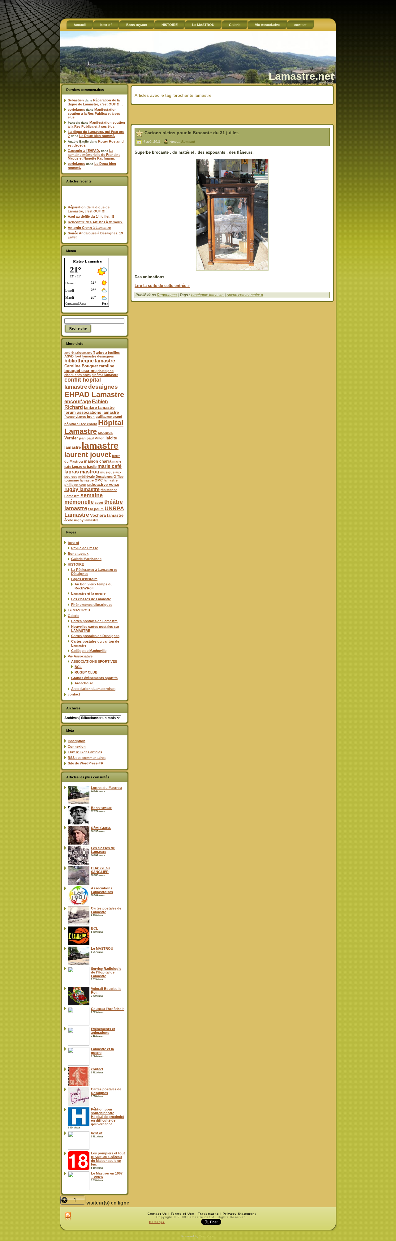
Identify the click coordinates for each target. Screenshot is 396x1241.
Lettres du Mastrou (106, 788)
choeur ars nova (77, 375)
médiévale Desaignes (95, 476)
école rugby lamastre (81, 520)
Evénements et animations (103, 1030)
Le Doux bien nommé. (97, 136)
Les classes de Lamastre (91, 599)
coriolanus (76, 109)
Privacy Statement (239, 1213)
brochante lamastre (207, 295)
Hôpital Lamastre (93, 426)
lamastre (100, 445)
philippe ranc (75, 484)
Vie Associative (80, 656)
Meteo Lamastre (87, 261)
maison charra (97, 461)
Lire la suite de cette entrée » (162, 285)
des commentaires (86, 758)
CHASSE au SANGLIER (100, 870)
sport (99, 502)
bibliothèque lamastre (89, 360)
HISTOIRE (76, 564)
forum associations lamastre (91, 412)
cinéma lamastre (105, 375)
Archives (71, 718)
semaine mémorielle (83, 498)
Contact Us (157, 1213)
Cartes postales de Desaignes (95, 636)
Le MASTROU (79, 610)
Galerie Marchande (86, 559)
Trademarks (208, 1213)
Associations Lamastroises (93, 689)
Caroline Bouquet (81, 366)
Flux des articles (85, 752)
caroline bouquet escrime (89, 368)
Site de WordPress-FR (85, 763)
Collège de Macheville (88, 651)
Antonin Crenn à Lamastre (89, 227)
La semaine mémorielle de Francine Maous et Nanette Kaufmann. (94, 154)
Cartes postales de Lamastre (94, 621)
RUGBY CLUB (86, 672)
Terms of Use (182, 1213)
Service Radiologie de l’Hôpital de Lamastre (106, 972)
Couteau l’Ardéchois (107, 1009)
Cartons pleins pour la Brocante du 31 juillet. (191, 132)
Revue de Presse (84, 548)
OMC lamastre (106, 480)
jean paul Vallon (92, 438)
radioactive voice (103, 484)
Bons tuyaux (78, 553)
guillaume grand (109, 416)
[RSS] (68, 1216)
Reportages (167, 295)
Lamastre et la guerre (88, 593)
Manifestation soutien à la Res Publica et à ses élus (94, 113)
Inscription (76, 741)
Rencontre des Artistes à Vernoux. (95, 222)
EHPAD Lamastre (94, 394)
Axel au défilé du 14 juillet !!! (91, 216)
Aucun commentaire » (244, 295)
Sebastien (76, 100)
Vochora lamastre (106, 515)
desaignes (103, 386)
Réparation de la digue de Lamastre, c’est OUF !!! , (95, 102)
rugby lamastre (82, 489)
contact (74, 694)
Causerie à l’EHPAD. (84, 150)
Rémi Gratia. (101, 828)
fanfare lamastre (99, 407)
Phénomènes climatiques (91, 604)
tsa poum (96, 509)
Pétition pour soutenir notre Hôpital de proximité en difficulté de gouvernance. (107, 1116)
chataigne (105, 371)
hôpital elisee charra (80, 424)
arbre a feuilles (108, 352)
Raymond (188, 141)
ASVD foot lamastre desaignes (89, 356)
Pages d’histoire (84, 579)
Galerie (73, 616)
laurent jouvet (87, 455)
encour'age (77, 401)
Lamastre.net (301, 76)
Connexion (77, 746)
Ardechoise (84, 683)
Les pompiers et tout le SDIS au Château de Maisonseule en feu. (108, 1158)
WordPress (207, 1236)
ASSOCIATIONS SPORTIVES (94, 661)
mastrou (89, 471)
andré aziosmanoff (79, 352)
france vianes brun (79, 416)
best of (73, 543)
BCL (78, 667)
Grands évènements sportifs (94, 678)
